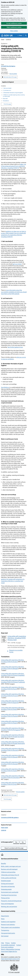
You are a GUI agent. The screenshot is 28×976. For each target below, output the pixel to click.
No (24, 842)
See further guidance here (15, 347)
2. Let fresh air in (7, 90)
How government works (8, 933)
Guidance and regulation (8, 921)
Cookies (13, 943)
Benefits (3, 863)
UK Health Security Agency (8, 66)
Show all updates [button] (20, 791)
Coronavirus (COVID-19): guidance (10, 817)
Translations (6, 100)
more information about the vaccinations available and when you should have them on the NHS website (14, 292)
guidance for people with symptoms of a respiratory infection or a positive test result (12, 581)
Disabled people (6, 881)
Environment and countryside (9, 892)
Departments (5, 916)
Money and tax (5, 898)
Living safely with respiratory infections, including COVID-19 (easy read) (16, 638)
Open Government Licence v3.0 (10, 959)
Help (2, 943)
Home (2, 39)
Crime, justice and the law (8, 878)
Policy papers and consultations (10, 927)
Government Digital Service (9, 951)
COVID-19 (8, 39)
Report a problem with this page (14, 848)
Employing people (6, 889)
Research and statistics (8, 924)
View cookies (14, 30)
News (3, 919)
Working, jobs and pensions (9, 906)
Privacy (7, 943)
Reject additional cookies (14, 27)
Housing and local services (9, 895)
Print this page (7, 104)
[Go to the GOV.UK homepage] (7, 35)
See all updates (13, 73)
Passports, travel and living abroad (11, 901)
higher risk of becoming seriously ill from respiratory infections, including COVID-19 (13, 166)
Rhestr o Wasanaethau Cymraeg (10, 949)
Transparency (5, 930)
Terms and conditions (7, 947)
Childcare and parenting (8, 872)
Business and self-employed (9, 869)
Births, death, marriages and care (11, 866)
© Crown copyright (14, 972)
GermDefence (5, 387)
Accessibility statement (8, 945)
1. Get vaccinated (7, 88)
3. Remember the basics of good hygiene (13, 92)
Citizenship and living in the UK (10, 875)
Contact (18, 945)
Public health (4, 827)
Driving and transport (7, 883)
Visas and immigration (7, 903)
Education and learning (8, 886)
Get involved (4, 936)
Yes (17, 842)
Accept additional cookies (14, 23)
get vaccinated (17, 264)
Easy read (5, 98)
